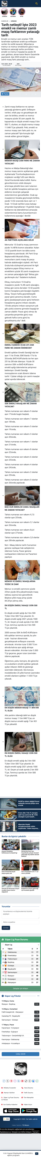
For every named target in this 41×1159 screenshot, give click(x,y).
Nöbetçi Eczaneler (10, 1088)
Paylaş (6, 94)
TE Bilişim (25, 1125)
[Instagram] (15, 1081)
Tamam (35, 1132)
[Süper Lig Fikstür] (38, 996)
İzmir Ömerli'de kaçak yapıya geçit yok (8, 872)
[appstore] (12, 1111)
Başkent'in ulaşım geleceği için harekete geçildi (29, 889)
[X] (7, 1081)
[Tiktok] (26, 1081)
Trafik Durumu (28, 1093)
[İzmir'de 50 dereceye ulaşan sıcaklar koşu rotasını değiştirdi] (11, 882)
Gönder (6, 928)
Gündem (14, 21)
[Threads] (29, 1081)
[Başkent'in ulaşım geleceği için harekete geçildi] (30, 882)
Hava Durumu (28, 1088)
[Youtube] (22, 1081)
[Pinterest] (11, 1081)
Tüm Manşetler (29, 1097)
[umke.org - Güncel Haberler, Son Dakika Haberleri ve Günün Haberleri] (4, 3)
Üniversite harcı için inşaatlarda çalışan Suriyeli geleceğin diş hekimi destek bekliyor (30, 853)
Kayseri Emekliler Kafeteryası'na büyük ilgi (9, 852)
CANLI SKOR (20, 1054)
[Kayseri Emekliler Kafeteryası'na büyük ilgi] (11, 845)
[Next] (33, 1081)
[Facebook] (4, 1081)
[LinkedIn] (18, 1081)
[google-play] (29, 1111)
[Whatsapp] (37, 1081)
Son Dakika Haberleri (10, 1104)
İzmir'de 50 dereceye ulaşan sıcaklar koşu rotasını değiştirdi (10, 890)
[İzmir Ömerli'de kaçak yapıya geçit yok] (11, 865)
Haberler (4, 21)
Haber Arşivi (28, 1104)
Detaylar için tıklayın (20, 988)
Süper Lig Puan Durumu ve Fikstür (10, 1099)
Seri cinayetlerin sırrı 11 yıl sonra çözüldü (29, 872)
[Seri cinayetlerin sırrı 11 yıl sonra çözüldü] (30, 865)
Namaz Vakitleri (9, 1093)
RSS (7, 1119)
